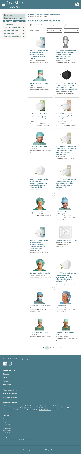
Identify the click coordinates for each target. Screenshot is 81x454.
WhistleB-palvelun (45, 410)
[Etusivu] (15, 4)
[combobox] (54, 30)
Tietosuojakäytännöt (9, 397)
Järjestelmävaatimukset (10, 393)
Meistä (5, 377)
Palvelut (5, 381)
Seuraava (63, 348)
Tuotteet (31, 15)
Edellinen (44, 348)
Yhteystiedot (7, 385)
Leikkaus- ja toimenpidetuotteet (48, 15)
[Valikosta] (3, 4)
